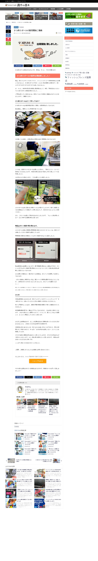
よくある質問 (60, 8)
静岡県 (81, 84)
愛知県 (70, 84)
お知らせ (67, 44)
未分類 (66, 61)
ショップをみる (37, 361)
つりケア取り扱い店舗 (81, 72)
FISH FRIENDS (68, 41)
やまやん (28, 387)
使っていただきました (70, 51)
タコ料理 (67, 47)
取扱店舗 (53, 8)
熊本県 (75, 84)
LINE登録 (68, 8)
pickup (22, 27)
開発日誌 (16, 27)
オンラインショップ (43, 8)
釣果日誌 (67, 64)
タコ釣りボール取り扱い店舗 (73, 74)
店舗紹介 (67, 58)
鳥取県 (87, 84)
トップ (29, 8)
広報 (66, 54)
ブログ (34, 8)
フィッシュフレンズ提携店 (78, 79)
